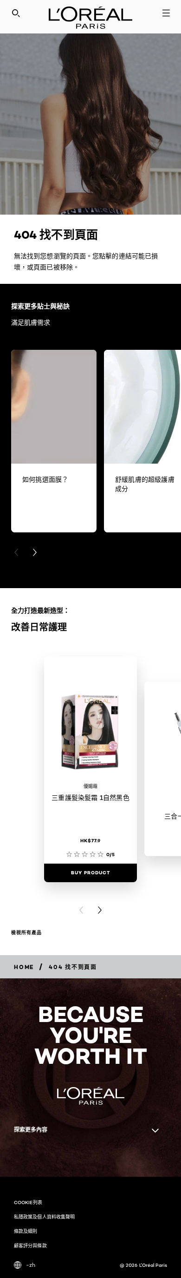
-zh (30, 1264)
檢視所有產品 (26, 933)
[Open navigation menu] (166, 13)
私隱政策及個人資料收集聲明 (44, 1216)
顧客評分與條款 (30, 1245)
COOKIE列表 (28, 1202)
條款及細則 (26, 1231)
